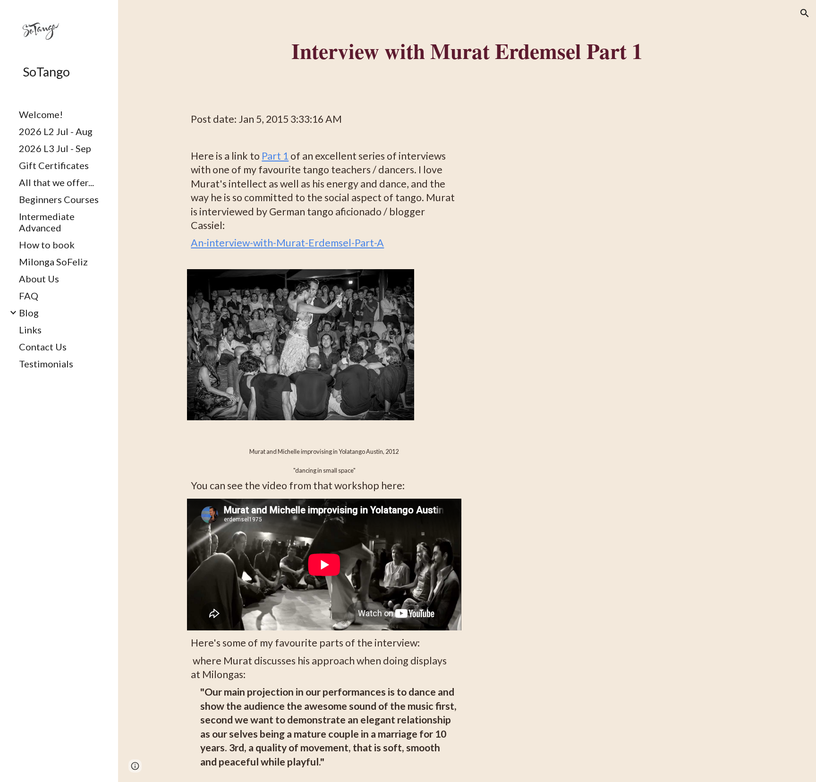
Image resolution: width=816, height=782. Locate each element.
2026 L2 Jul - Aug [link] (56, 131)
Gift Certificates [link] (54, 165)
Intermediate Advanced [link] (47, 222)
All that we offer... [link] (56, 182)
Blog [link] (29, 312)
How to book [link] (47, 244)
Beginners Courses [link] (59, 199)
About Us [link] (39, 278)
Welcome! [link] (41, 114)
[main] (467, 50)
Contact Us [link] (43, 346)
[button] (804, 13)
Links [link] (30, 329)
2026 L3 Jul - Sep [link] (55, 148)
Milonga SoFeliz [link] (53, 261)
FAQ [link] (28, 295)
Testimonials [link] (46, 363)
